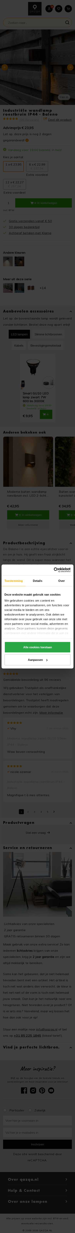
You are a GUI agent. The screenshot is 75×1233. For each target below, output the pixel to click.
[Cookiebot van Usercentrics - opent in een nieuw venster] (54, 570)
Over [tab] (61, 580)
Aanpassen (35, 659)
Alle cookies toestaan (37, 647)
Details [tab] (37, 580)
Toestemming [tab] (13, 580)
